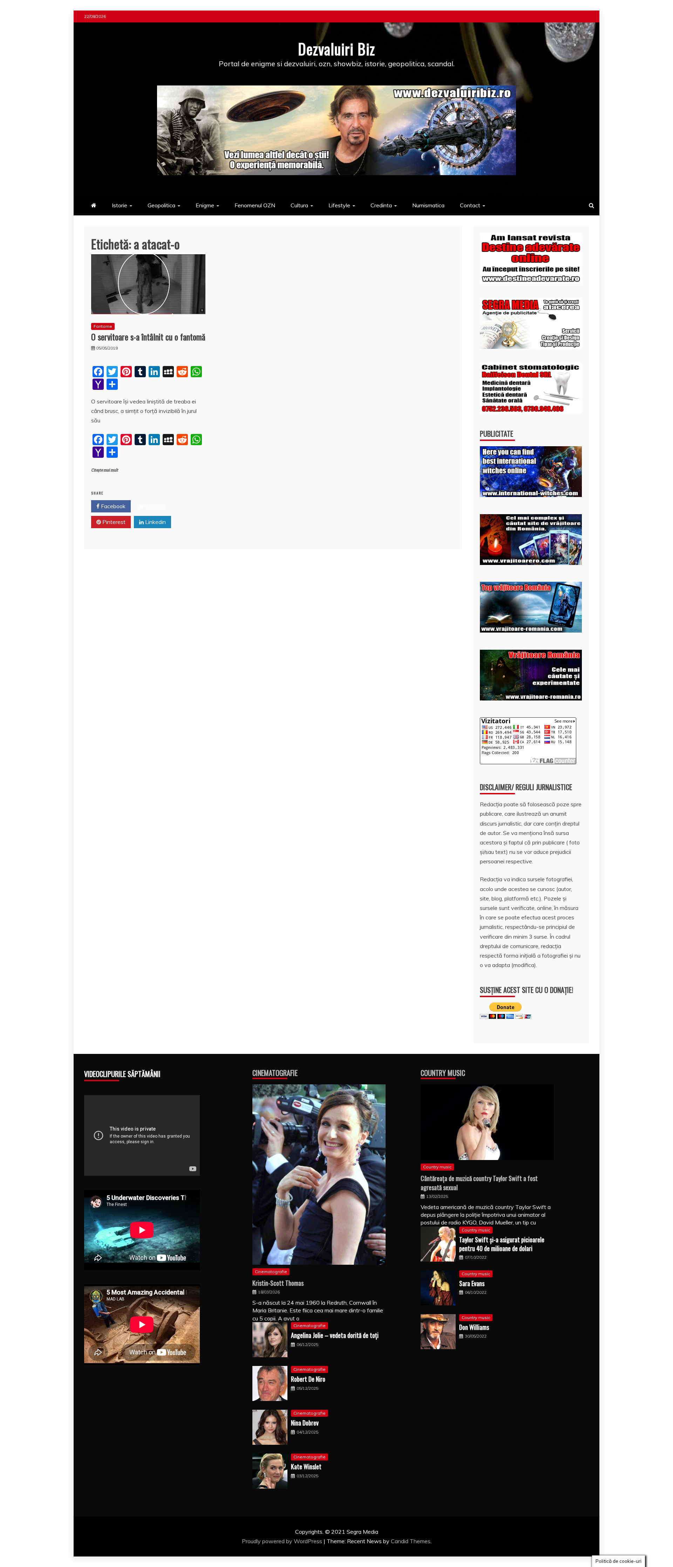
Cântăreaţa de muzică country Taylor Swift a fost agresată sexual (479, 1183)
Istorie (119, 205)
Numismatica (428, 205)
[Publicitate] (531, 494)
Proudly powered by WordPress (283, 1541)
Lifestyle (339, 205)
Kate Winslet (306, 1466)
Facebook (112, 506)
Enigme (205, 205)
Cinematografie (275, 1073)
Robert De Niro (308, 1378)
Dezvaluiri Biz (336, 49)
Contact (470, 205)
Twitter (154, 506)
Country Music (443, 1073)
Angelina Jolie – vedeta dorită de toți (335, 1335)
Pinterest (113, 521)
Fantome (103, 326)
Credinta (381, 205)
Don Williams (474, 1327)
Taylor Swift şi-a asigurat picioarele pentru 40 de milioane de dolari (501, 1244)
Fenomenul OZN (254, 205)
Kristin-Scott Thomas (278, 1283)
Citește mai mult (104, 470)
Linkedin (155, 521)
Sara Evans (471, 1283)
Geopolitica (161, 205)
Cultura (299, 205)
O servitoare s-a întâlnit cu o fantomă (148, 336)
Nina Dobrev (305, 1422)
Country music (437, 1166)
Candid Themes (410, 1541)
